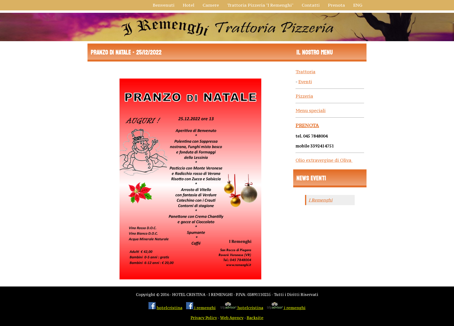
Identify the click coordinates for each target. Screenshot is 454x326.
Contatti (311, 5)
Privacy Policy (204, 317)
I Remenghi (320, 200)
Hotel (188, 5)
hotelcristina (169, 307)
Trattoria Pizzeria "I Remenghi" (260, 5)
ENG (357, 5)
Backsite (255, 317)
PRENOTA (307, 125)
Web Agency (232, 317)
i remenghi (204, 307)
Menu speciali (311, 110)
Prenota (336, 5)
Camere (211, 5)
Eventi (305, 81)
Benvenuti (164, 5)
